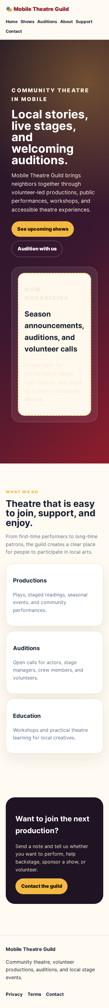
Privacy (14, 994)
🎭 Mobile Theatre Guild (37, 9)
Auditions (47, 21)
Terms (34, 994)
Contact (14, 31)
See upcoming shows (42, 229)
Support (84, 21)
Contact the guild (41, 886)
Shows (28, 21)
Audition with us (37, 249)
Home (12, 21)
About (66, 21)
